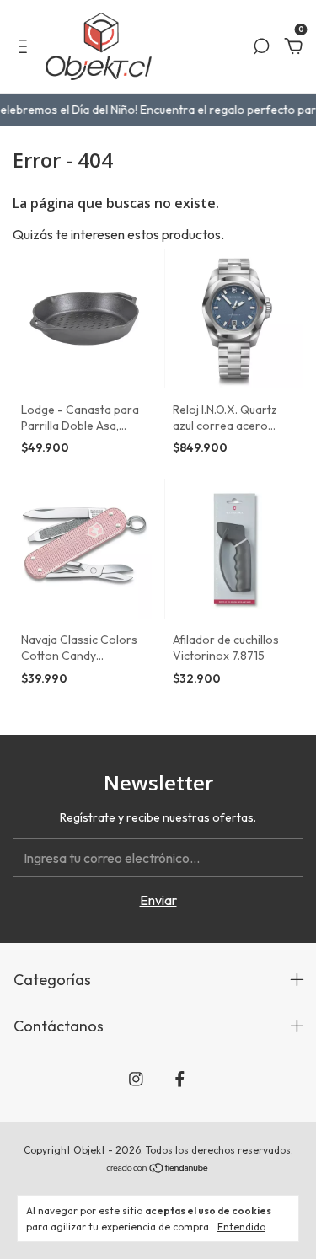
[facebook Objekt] (180, 1079)
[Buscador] (261, 47)
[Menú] (26, 47)
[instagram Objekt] (136, 1079)
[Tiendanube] (158, 1168)
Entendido (241, 1226)
